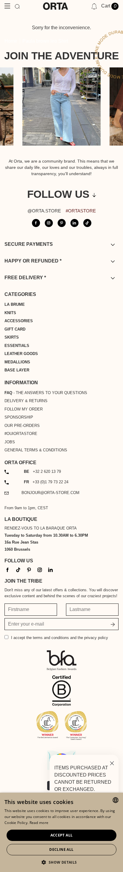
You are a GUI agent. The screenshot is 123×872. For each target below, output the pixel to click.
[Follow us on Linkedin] (74, 223)
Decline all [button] (61, 849)
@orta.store (44, 210)
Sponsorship (18, 417)
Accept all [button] (61, 835)
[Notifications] (94, 6)
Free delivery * (25, 277)
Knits (10, 313)
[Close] (112, 763)
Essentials (16, 345)
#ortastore (81, 210)
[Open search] (17, 6)
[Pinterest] (29, 569)
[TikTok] (18, 569)
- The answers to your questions (45, 393)
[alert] (61, 832)
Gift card (14, 329)
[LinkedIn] (50, 569)
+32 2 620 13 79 (42, 471)
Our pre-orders (22, 425)
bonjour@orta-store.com (50, 492)
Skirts (11, 337)
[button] (61, 862)
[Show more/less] (113, 244)
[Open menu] (7, 6)
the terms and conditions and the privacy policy (67, 637)
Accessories (18, 321)
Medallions (17, 362)
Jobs (9, 442)
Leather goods (21, 353)
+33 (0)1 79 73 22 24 (46, 482)
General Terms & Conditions (35, 450)
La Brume (14, 304)
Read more (39, 822)
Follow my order (23, 409)
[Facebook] (7, 569)
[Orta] (55, 6)
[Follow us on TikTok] (87, 223)
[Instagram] (40, 569)
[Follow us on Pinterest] (62, 223)
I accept (59, 637)
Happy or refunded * (32, 260)
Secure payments (28, 244)
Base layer (16, 370)
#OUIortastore (20, 433)
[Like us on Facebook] (36, 223)
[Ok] (113, 624)
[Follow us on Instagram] (49, 223)
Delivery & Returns (25, 401)
